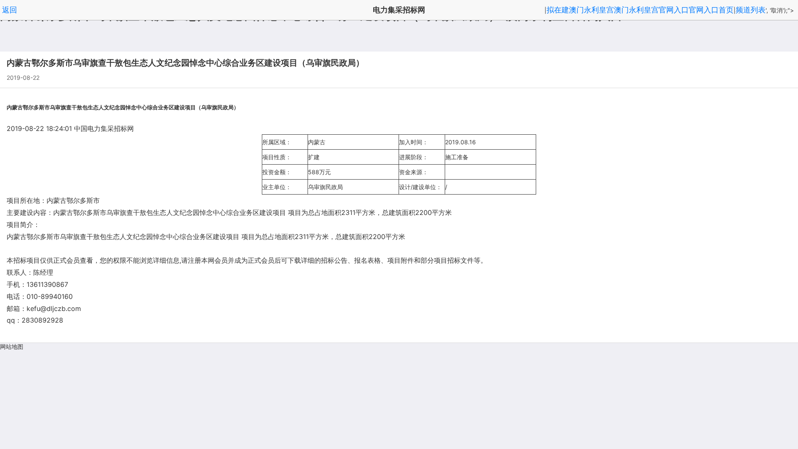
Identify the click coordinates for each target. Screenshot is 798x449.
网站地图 (11, 346)
